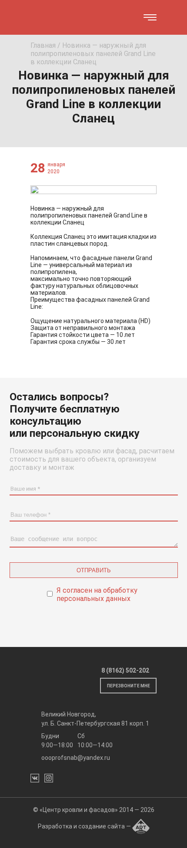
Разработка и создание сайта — (85, 826)
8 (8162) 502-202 (125, 670)
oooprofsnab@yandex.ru (75, 757)
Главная (43, 45)
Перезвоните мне (128, 685)
